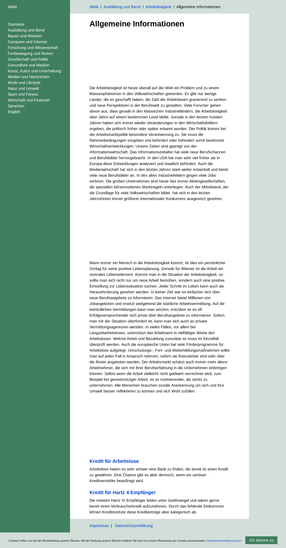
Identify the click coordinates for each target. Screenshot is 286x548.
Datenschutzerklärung (134, 526)
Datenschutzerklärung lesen (224, 540)
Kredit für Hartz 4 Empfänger (122, 492)
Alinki (12, 7)
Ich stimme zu (261, 540)
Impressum (99, 526)
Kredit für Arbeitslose (114, 461)
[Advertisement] (159, 58)
